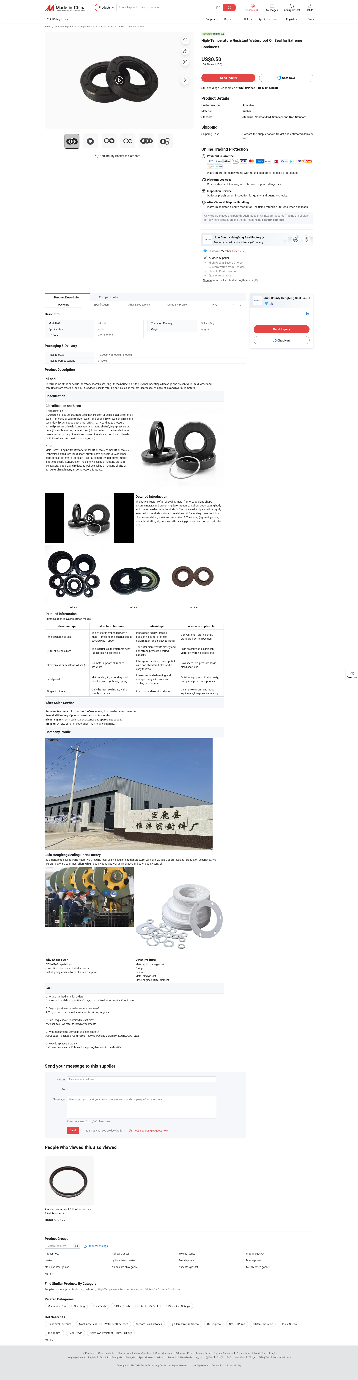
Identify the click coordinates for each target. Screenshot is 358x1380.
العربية (199, 1357)
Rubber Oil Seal (136, 26)
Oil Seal (121, 26)
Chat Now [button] (288, 78)
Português (117, 1357)
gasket (49, 1260)
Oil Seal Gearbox (123, 1306)
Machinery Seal (88, 1324)
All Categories (58, 19)
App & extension (267, 19)
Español (104, 1357)
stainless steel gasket (57, 1267)
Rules (311, 19)
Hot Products (87, 1352)
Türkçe (252, 1357)
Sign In (207, 280)
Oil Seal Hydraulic (263, 1324)
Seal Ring (79, 1306)
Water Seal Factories (116, 1324)
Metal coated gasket (258, 1267)
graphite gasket (255, 1253)
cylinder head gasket (124, 1260)
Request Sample (268, 87)
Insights (273, 1352)
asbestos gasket (188, 1267)
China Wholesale (163, 1352)
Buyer (227, 19)
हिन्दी (229, 1357)
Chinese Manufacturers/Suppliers (134, 1352)
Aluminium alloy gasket (125, 1267)
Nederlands (186, 1357)
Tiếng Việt (264, 1357)
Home (48, 26)
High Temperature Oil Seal (184, 1324)
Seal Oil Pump (237, 1324)
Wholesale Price (184, 1352)
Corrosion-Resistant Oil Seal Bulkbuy (111, 1333)
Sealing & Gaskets (105, 26)
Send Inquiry (228, 78)
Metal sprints (186, 1260)
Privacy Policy (234, 1365)
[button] (234, 304)
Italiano (160, 1357)
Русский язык (146, 1357)
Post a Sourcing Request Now (148, 1130)
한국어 (209, 1357)
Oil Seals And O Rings (178, 1306)
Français (130, 1357)
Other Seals (99, 1306)
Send (73, 1130)
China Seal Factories (59, 1324)
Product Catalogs (97, 1246)
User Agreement (200, 1365)
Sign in (309, 10)
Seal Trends (75, 1333)
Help (246, 19)
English (92, 1357)
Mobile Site (259, 1352)
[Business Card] (308, 313)
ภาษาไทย (240, 1357)
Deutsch (172, 1357)
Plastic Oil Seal (289, 1324)
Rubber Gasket (120, 1253)
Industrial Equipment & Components (73, 26)
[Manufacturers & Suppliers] (65, 8)
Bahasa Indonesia (282, 1357)
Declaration (217, 1365)
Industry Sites (203, 1352)
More (48, 1340)
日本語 (219, 1357)
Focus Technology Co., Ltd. (154, 1365)
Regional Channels (223, 1352)
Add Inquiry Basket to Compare (120, 156)
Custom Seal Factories (149, 1324)
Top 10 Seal (54, 1333)
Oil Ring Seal (214, 1324)
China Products (106, 1352)
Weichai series (187, 1253)
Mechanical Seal (57, 1306)
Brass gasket (253, 1260)
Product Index (243, 1352)
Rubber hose (52, 1253)
